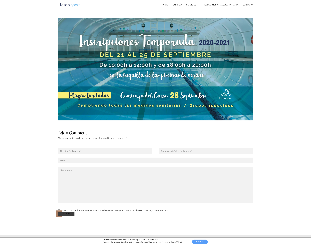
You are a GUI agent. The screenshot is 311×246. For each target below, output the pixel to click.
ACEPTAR (200, 242)
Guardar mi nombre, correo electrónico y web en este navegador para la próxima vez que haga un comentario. (115, 210)
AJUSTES (178, 242)
